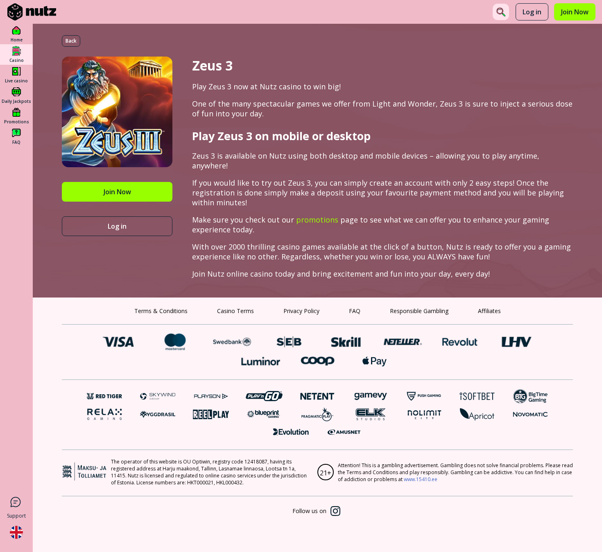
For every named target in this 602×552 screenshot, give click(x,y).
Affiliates (489, 311)
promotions (317, 220)
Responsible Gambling (419, 311)
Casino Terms (235, 311)
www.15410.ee (420, 479)
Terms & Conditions (161, 311)
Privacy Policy (301, 311)
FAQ (354, 311)
